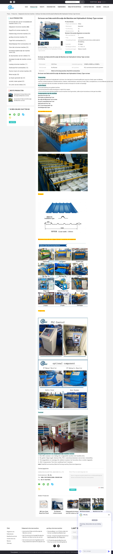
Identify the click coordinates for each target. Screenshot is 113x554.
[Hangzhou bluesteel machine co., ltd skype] (24, 114)
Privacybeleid (14, 552)
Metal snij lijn (12, 74)
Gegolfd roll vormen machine (17, 30)
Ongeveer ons (51, 7)
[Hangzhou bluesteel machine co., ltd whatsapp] (15, 114)
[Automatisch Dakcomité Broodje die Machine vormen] (10, 100)
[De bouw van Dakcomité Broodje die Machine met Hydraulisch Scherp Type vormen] (49, 30)
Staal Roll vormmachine (47, 464)
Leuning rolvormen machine (17, 64)
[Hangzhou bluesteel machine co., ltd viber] (11, 117)
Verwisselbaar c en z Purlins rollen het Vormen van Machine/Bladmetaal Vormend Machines (57, 532)
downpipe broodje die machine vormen (20, 59)
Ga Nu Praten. (93, 2)
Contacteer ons (89, 7)
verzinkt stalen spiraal (15, 81)
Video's (42, 7)
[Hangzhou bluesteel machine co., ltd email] (11, 114)
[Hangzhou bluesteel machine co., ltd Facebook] (10, 2)
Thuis (8, 14)
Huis (26, 7)
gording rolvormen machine (16, 37)
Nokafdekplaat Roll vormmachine (18, 44)
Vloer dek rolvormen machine (17, 47)
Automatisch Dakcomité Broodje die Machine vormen (32, 532)
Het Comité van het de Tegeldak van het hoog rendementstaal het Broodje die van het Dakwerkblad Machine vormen (34, 541)
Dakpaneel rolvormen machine (26, 14)
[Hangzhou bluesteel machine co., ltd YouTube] (14, 2)
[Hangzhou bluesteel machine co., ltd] (11, 7)
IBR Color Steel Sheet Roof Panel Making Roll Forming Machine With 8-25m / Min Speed (44, 512)
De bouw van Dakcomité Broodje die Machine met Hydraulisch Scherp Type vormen (50, 49)
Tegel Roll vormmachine (16, 40)
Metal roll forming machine (61, 464)
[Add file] (80, 551)
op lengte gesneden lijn (15, 78)
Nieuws (98, 7)
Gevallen (106, 7)
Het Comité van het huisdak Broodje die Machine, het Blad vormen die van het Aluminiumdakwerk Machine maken (33, 536)
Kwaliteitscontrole (74, 7)
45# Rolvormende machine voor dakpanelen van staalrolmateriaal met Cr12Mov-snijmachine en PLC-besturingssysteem (84, 512)
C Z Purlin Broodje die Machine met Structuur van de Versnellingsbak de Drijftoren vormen (57, 541)
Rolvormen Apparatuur (75, 464)
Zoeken (82, 2)
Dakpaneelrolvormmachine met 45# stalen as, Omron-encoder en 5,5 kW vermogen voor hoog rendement (73, 512)
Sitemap (9, 543)
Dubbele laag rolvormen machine (18, 33)
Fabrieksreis (62, 7)
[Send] (109, 551)
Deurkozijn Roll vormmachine (17, 67)
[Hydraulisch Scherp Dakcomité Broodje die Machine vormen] (10, 95)
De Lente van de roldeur (16, 84)
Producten (33, 7)
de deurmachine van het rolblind (18, 56)
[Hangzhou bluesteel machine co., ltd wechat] (20, 114)
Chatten (68, 52)
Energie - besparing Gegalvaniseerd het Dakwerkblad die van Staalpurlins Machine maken (57, 537)
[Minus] (109, 515)
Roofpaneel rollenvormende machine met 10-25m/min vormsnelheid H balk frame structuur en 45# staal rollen (57, 512)
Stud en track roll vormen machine (19, 71)
